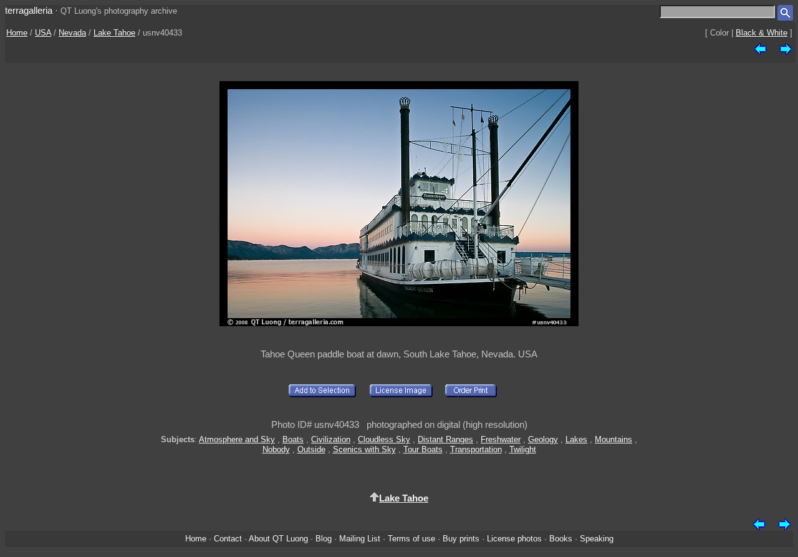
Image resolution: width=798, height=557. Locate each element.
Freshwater (501, 439)
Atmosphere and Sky (237, 439)
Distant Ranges (445, 439)
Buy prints (461, 538)
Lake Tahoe (114, 32)
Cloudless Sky (384, 439)
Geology (543, 439)
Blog (323, 538)
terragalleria (28, 10)
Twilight (522, 449)
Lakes (576, 439)
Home (16, 32)
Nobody (276, 449)
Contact (228, 538)
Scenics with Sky (364, 449)
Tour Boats (423, 449)
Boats (293, 439)
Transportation (476, 449)
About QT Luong (278, 538)
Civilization (330, 439)
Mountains (613, 439)
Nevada (72, 32)
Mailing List (359, 538)
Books (560, 538)
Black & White (761, 32)
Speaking (596, 538)
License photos (514, 538)
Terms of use (411, 538)
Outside (311, 449)
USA (43, 32)
